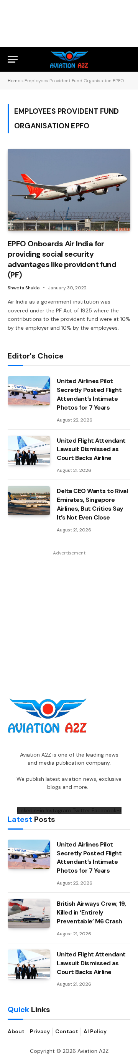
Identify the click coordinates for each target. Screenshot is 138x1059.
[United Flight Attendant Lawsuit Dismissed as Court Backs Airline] (29, 450)
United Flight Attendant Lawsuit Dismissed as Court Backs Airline (91, 449)
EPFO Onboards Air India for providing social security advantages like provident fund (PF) (62, 259)
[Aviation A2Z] (69, 59)
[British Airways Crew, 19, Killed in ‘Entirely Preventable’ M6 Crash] (29, 913)
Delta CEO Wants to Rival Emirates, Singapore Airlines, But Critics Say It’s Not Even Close (92, 504)
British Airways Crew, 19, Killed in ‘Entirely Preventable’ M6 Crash (91, 912)
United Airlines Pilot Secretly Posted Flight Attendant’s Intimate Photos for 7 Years (89, 394)
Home (14, 81)
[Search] (126, 59)
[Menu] (13, 59)
